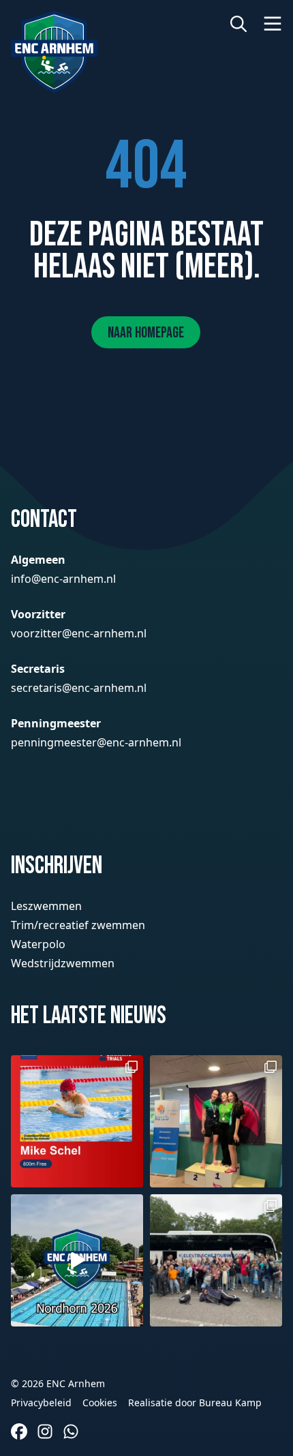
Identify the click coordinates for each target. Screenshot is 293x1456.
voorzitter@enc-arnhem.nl (78, 633)
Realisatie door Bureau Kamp (195, 1402)
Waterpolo (38, 944)
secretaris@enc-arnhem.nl (78, 687)
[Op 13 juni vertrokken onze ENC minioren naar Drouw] (216, 1260)
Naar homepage (146, 333)
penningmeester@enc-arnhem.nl (96, 742)
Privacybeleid (41, 1402)
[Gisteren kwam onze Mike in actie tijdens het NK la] (77, 1121)
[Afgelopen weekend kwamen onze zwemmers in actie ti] (216, 1121)
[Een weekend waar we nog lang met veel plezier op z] (77, 1260)
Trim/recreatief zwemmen (78, 924)
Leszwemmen (46, 905)
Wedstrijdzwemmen (62, 963)
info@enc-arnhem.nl (63, 578)
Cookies (99, 1402)
